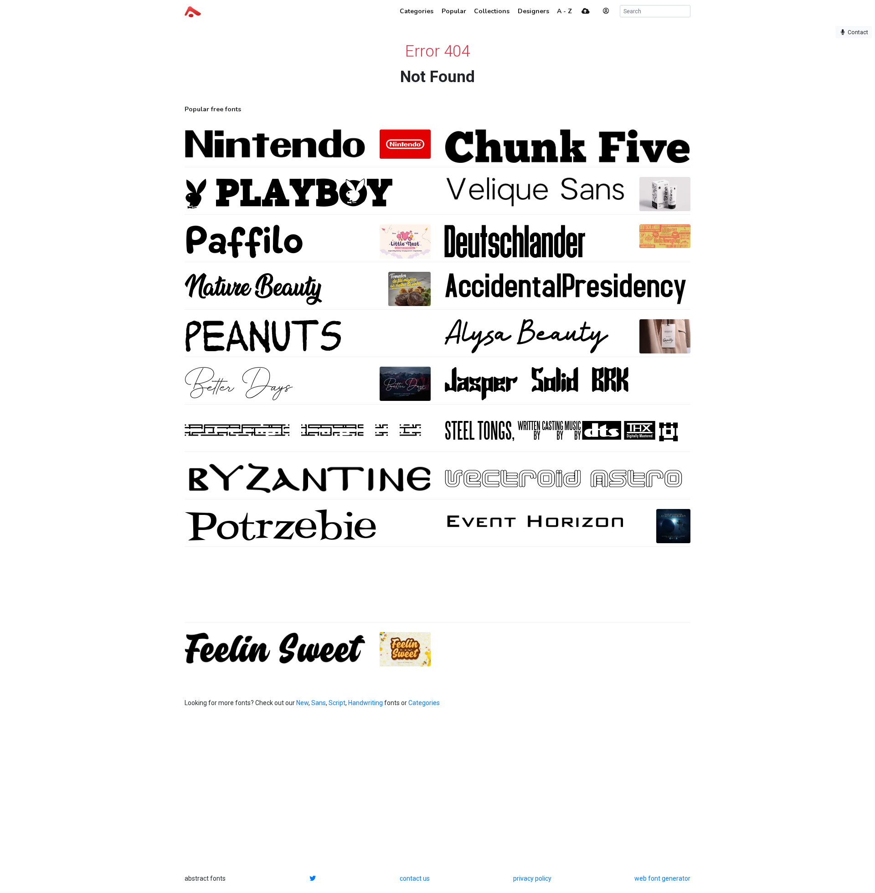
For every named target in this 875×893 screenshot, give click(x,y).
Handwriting (365, 702)
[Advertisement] (437, 589)
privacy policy (532, 878)
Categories (424, 702)
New (302, 702)
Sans (318, 702)
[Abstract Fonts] (193, 11)
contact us (415, 878)
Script (337, 702)
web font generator (662, 878)
